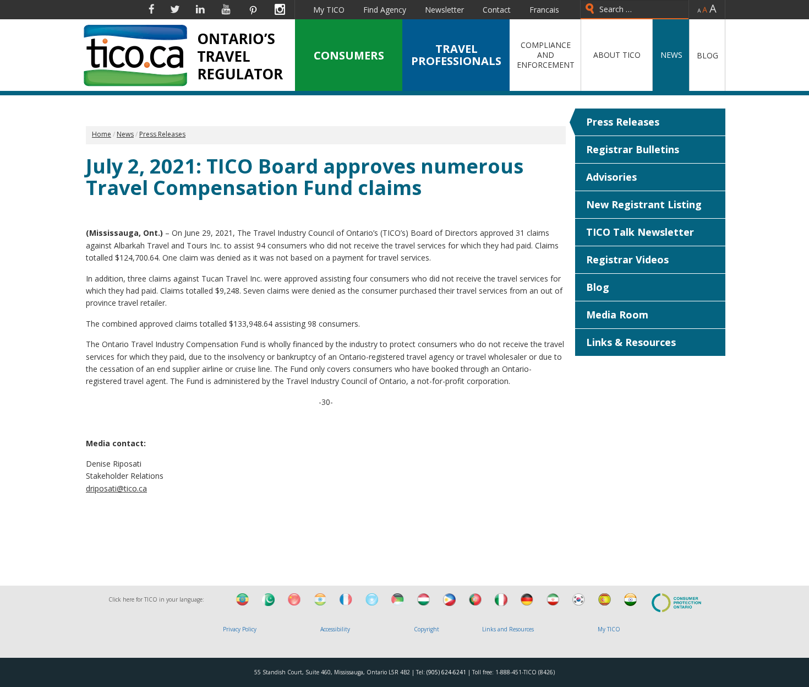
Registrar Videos (627, 259)
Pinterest (252, 9)
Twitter (175, 9)
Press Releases (622, 121)
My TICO (329, 9)
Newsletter (444, 9)
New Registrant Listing (644, 204)
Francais (544, 9)
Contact (497, 9)
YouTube (226, 9)
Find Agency (384, 9)
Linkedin (200, 9)
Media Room (617, 314)
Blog (597, 287)
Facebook (151, 9)
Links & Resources (631, 342)
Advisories (611, 176)
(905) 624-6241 (446, 672)
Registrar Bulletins (632, 149)
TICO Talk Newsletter (640, 232)
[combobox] (634, 9)
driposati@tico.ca (116, 488)
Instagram (280, 9)
